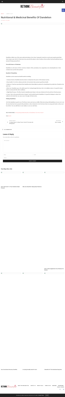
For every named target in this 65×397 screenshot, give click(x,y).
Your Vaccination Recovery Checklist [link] (9, 369)
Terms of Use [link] (48, 385)
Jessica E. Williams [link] (6, 20)
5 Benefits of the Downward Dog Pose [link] (53, 369)
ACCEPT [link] (47, 395)
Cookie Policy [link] (41, 395)
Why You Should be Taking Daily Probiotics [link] (32, 186)
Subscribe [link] (54, 385)
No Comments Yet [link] (8, 129)
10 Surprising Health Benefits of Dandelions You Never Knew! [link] (29, 112)
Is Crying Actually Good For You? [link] (30, 369)
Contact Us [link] (33, 385)
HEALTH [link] (2, 13)
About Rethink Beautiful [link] (23, 385)
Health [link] (9, 115)
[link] (63, 10)
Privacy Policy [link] (40, 385)
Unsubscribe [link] (60, 385)
